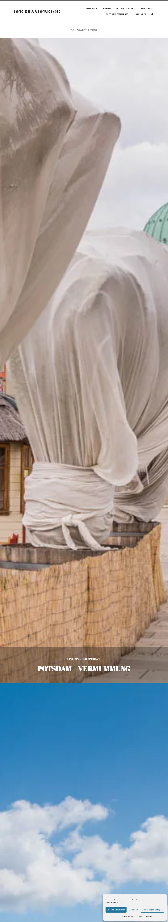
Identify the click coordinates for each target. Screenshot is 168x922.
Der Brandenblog (36, 11)
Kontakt (139, 916)
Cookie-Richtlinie (127, 916)
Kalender (141, 14)
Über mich (92, 8)
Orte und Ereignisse (117, 14)
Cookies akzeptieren (116, 909)
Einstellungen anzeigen (152, 909)
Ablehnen (133, 909)
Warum (107, 8)
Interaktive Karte (126, 8)
